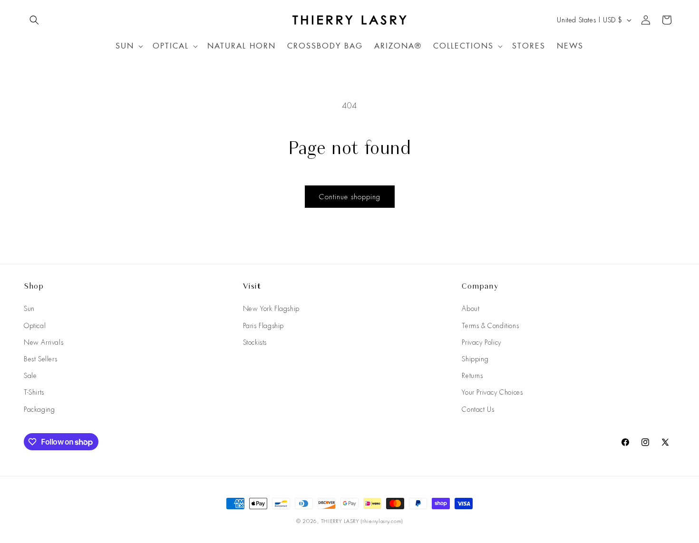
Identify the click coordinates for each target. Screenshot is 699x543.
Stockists (255, 342)
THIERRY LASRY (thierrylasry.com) (362, 521)
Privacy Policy (481, 342)
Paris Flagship (263, 325)
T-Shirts (34, 392)
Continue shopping (349, 197)
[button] (34, 20)
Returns (472, 375)
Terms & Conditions (490, 325)
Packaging (39, 409)
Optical (35, 325)
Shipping (475, 359)
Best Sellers (40, 359)
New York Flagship (271, 308)
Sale (30, 375)
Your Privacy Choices (492, 392)
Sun (29, 308)
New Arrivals (43, 342)
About (470, 308)
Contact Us (478, 409)
